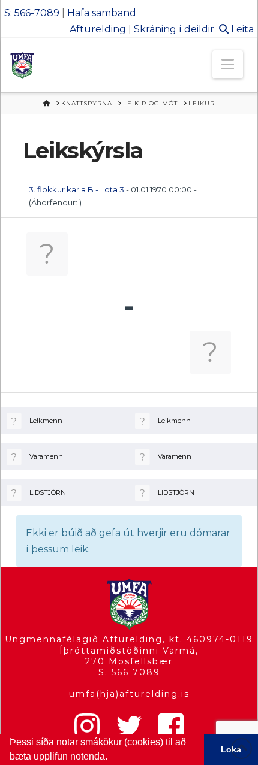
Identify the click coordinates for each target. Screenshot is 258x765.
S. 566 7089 (129, 672)
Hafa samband (101, 13)
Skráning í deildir (174, 29)
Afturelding (98, 29)
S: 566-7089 (31, 13)
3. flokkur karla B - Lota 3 (76, 189)
